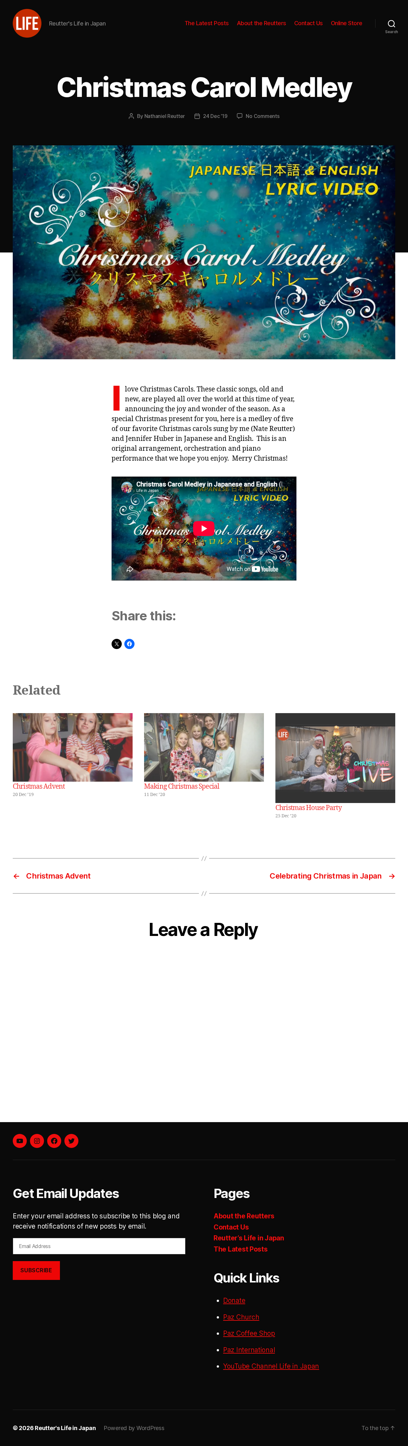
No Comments (262, 116)
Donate (234, 1300)
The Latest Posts (207, 23)
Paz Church (241, 1317)
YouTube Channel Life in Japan (271, 1366)
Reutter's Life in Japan (65, 1428)
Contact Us (308, 23)
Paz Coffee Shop (249, 1333)
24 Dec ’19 (215, 116)
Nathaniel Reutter (164, 116)
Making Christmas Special (181, 786)
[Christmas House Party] (335, 758)
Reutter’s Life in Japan (249, 1238)
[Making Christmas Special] (204, 747)
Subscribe (36, 1270)
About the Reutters (261, 23)
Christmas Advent (39, 786)
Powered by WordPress (134, 1428)
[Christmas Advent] (73, 747)
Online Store (346, 23)
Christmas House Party (308, 808)
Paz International (249, 1350)
